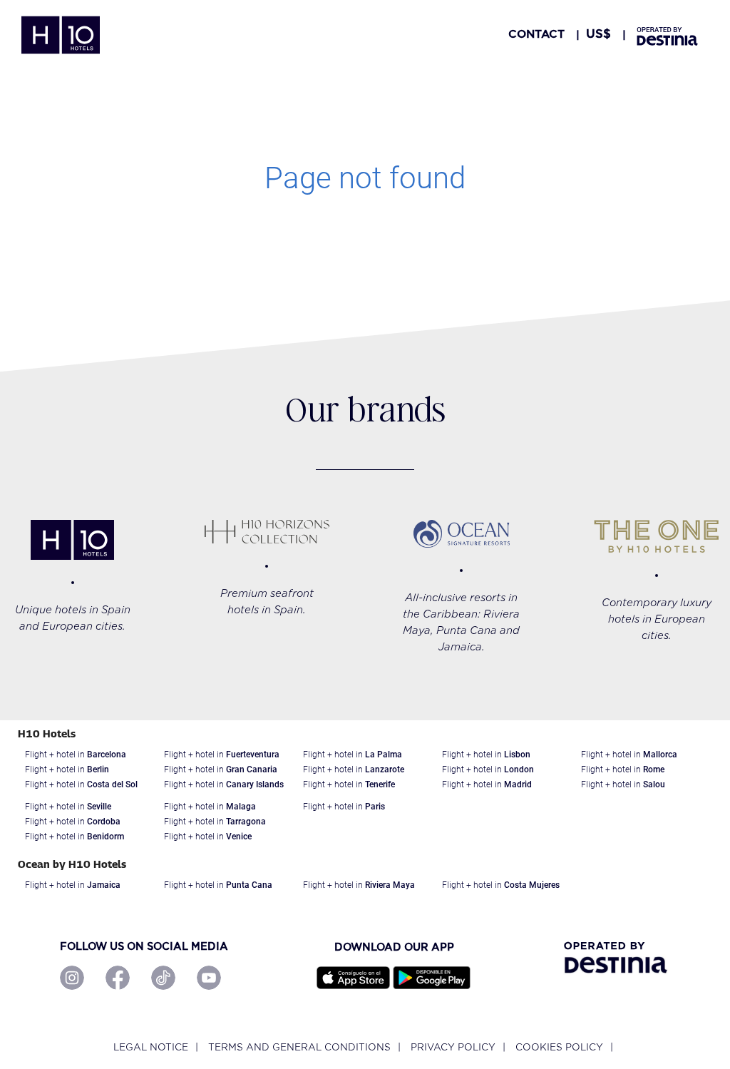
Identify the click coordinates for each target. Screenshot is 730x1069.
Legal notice (150, 1047)
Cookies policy (559, 1047)
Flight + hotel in (75, 754)
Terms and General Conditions (299, 1047)
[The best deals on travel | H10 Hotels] (60, 35)
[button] (598, 34)
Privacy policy (453, 1047)
